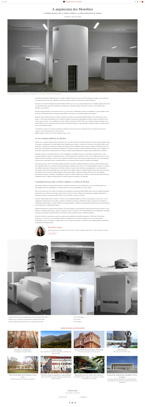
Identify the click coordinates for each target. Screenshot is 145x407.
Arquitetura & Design (73, 2)
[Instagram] (75, 403)
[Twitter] (72, 403)
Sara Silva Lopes (76, 16)
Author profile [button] (52, 233)
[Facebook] (69, 403)
